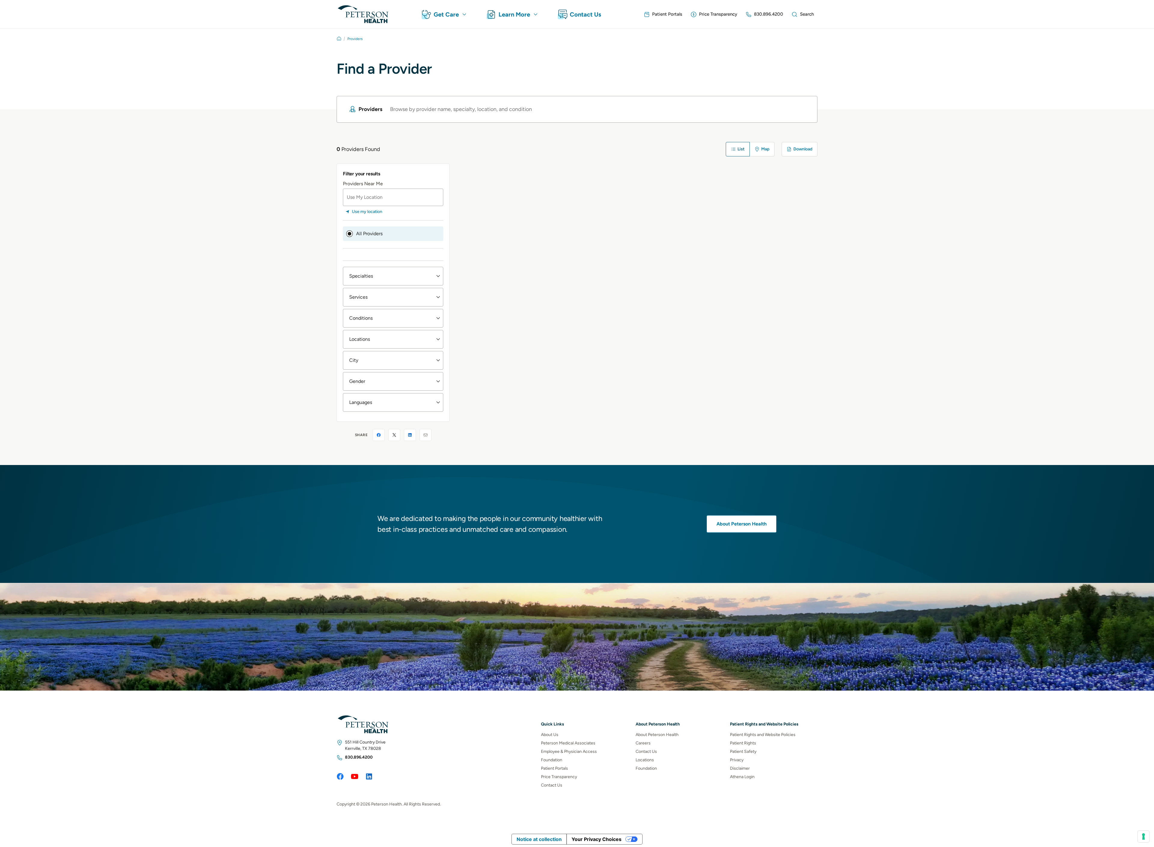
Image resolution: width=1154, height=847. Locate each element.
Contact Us (551, 785)
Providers (355, 39)
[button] (393, 276)
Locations (645, 759)
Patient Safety (743, 751)
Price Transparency (559, 776)
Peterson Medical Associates (568, 743)
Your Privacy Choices (596, 839)
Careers (643, 743)
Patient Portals (554, 768)
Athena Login (742, 776)
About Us (549, 734)
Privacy (736, 759)
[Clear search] (801, 109)
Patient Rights (743, 743)
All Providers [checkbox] (369, 233)
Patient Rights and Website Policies (762, 734)
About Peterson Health (741, 524)
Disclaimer (740, 768)
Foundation (551, 759)
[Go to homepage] (339, 38)
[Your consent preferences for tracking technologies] (1143, 836)
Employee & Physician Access (569, 751)
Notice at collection (539, 839)
